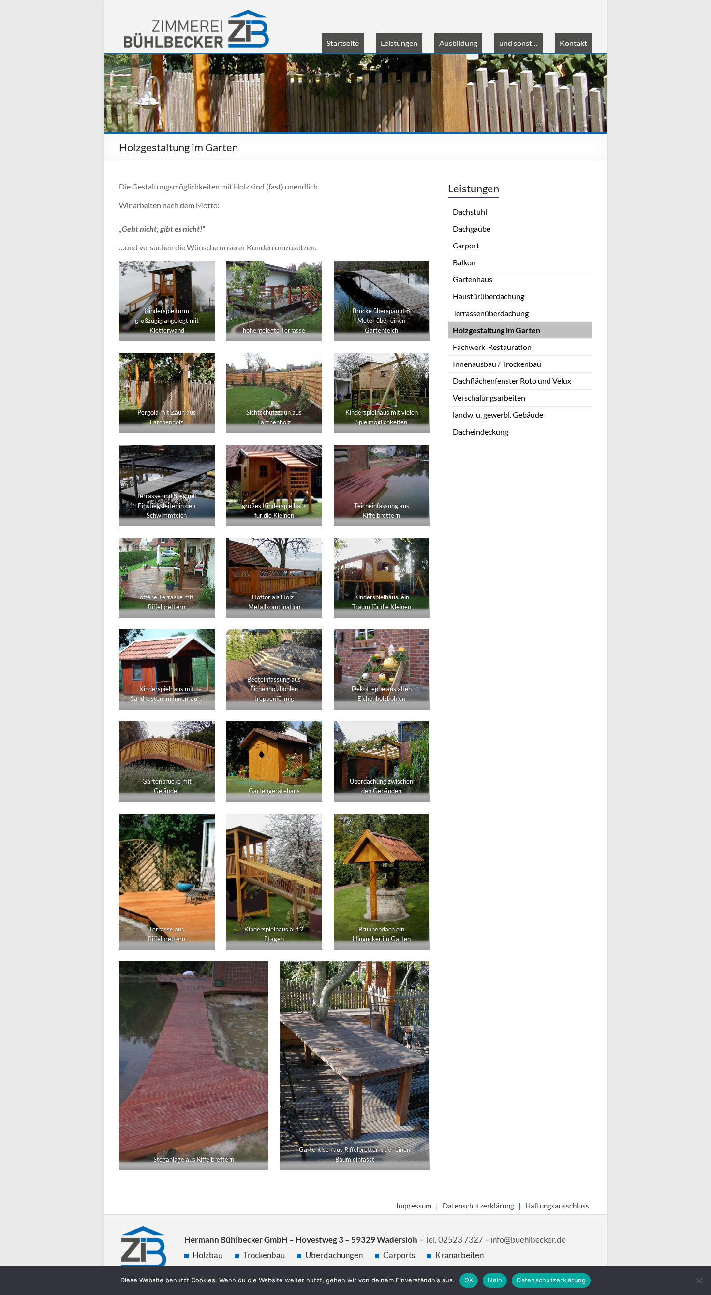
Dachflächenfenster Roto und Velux (512, 380)
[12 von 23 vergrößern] (416, 559)
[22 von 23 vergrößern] (256, 983)
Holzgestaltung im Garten (496, 330)
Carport (466, 245)
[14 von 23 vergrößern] (309, 650)
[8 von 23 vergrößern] (309, 466)
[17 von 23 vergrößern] (309, 742)
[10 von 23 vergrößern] (202, 559)
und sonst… (518, 42)
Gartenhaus (472, 279)
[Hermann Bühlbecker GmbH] (196, 14)
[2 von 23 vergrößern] (309, 282)
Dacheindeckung (480, 431)
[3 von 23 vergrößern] (416, 282)
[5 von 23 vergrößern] (309, 374)
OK (469, 1280)
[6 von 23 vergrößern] (416, 374)
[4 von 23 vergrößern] (202, 374)
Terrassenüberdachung (491, 313)
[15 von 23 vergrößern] (416, 650)
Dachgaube (471, 228)
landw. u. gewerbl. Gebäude (498, 414)
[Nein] (699, 1280)
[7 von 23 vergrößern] (202, 466)
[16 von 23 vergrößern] (202, 742)
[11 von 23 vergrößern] (309, 559)
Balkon (464, 262)
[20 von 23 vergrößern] (309, 835)
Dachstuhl (470, 211)
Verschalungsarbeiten (489, 397)
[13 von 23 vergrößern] (202, 650)
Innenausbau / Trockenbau (497, 363)
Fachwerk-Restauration (492, 346)
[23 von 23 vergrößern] (416, 983)
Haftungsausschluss (557, 1205)
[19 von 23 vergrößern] (202, 835)
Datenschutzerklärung (478, 1205)
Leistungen (399, 42)
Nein (495, 1280)
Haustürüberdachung (488, 296)
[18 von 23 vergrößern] (416, 742)
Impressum (413, 1205)
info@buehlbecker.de (528, 1240)
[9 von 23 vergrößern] (416, 466)
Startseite (342, 42)
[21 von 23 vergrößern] (416, 835)
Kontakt (573, 42)
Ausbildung (458, 42)
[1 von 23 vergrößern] (202, 282)
